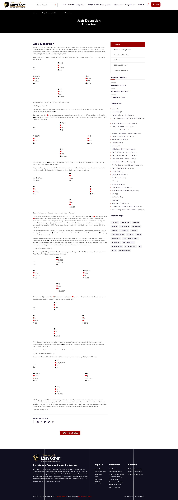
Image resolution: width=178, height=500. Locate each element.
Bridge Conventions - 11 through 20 (124, 124)
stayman (114, 230)
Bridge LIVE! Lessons (135, 472)
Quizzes (117, 60)
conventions (136, 226)
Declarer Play (117, 143)
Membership (113, 469)
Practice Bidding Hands (122, 50)
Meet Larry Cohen (100, 472)
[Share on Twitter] (45, 421)
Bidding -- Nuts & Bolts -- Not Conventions (126, 133)
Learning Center (106, 5)
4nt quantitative (117, 246)
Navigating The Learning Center (123, 115)
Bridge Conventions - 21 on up (123, 127)
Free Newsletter (68, 5)
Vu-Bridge (116, 200)
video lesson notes (118, 234)
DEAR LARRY (117, 171)
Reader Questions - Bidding (122, 187)
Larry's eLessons (114, 487)
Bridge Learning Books (135, 474)
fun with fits (115, 242)
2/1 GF (115, 109)
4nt (140, 246)
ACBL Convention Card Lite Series (123, 149)
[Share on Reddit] (49, 421)
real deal (115, 222)
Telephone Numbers (120, 175)
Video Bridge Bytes (121, 70)
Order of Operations (118, 85)
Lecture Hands (117, 197)
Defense (116, 146)
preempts (136, 222)
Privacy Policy (128, 497)
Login (157, 4)
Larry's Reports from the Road (123, 168)
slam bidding (124, 226)
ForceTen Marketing (85, 496)
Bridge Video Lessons (135, 469)
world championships (130, 238)
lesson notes (116, 238)
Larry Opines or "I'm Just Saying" (123, 162)
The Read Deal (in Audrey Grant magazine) (127, 207)
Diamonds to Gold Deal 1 (120, 91)
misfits (139, 234)
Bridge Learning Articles (49, 13)
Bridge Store (129, 5)
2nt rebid (130, 234)
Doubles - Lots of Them (120, 130)
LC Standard (117, 112)
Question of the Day (121, 55)
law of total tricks (128, 242)
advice (114, 250)
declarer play (125, 222)
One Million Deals (119, 178)
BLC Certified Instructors (99, 480)
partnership (124, 230)
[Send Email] (38, 421)
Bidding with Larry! (120, 65)
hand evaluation (124, 250)
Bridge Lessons (93, 5)
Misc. (115, 181)
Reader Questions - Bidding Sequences (125, 191)
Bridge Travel (81, 5)
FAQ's (115, 194)
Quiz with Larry (114, 479)
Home (35, 13)
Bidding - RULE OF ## (120, 140)
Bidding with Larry (115, 484)
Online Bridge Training (116, 482)
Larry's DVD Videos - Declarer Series (124, 155)
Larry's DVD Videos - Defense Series (124, 152)
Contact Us (140, 5)
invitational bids (130, 246)
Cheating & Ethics (119, 184)
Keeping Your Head (118, 97)
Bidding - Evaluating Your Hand (123, 136)
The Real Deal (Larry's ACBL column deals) (127, 165)
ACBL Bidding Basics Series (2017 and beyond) (128, 210)
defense (114, 226)
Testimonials (98, 474)
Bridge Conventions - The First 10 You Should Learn (128, 119)
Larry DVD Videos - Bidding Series (124, 159)
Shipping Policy (140, 497)
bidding (134, 230)
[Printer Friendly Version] (53, 421)
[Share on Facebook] (41, 421)
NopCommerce (62, 496)
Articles (117, 45)
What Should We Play (120, 203)
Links (96, 477)
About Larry (118, 5)
